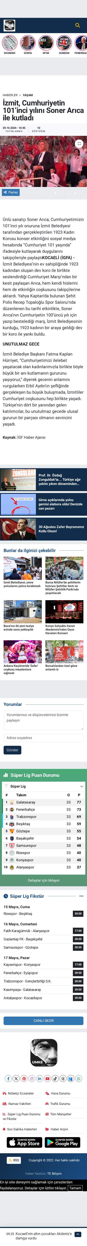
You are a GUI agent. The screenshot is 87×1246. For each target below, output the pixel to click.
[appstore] (25, 1143)
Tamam (75, 1188)
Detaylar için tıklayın (43, 880)
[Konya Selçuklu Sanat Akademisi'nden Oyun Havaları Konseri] (64, 611)
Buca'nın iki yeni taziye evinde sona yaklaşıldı (19, 627)
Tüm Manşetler (60, 1114)
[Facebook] (8, 1078)
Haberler (10, 95)
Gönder (12, 750)
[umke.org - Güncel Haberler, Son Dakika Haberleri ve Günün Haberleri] (9, 25)
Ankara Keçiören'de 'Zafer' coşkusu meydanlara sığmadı (21, 669)
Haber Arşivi (59, 1129)
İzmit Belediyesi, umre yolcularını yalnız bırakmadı (22, 584)
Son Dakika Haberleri (22, 1129)
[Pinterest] (23, 1078)
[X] (16, 1078)
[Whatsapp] (78, 1078)
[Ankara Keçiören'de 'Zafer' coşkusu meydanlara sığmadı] (23, 651)
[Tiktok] (55, 1078)
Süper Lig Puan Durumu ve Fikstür (22, 1116)
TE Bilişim (54, 1174)
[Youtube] (47, 1078)
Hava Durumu (60, 1093)
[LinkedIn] (39, 1078)
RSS (15, 1160)
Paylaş (13, 192)
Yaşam (28, 95)
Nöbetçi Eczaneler (21, 1093)
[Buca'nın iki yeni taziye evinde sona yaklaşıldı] (23, 611)
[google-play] (62, 1143)
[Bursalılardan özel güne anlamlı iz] (64, 651)
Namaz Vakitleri (19, 1104)
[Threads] (63, 1078)
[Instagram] (31, 1078)
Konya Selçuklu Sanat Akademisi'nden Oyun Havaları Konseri (60, 629)
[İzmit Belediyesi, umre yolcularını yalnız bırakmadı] (23, 568)
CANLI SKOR (44, 1020)
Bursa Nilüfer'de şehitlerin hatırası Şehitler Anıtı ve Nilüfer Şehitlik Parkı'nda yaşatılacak (62, 588)
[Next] (70, 1078)
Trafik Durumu (60, 1104)
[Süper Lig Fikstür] (81, 896)
